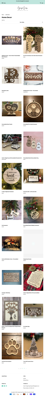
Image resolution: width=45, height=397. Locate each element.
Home (3, 14)
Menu (4, 3)
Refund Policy (25, 380)
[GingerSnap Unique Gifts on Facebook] (2, 386)
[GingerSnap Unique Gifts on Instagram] (6, 386)
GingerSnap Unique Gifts (22, 392)
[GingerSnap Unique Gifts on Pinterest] (4, 386)
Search (24, 378)
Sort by (3, 20)
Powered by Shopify (30, 392)
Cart (42, 3)
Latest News (4, 376)
